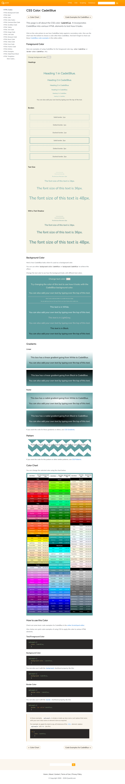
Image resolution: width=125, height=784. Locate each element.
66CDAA (61, 531)
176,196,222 (67, 575)
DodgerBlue (53, 592)
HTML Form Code (8, 44)
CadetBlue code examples (40, 38)
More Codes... (11, 59)
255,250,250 (88, 529)
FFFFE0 (39, 543)
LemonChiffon (32, 545)
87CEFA (60, 586)
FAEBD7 (81, 559)
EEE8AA (39, 557)
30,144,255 (67, 592)
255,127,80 (45, 523)
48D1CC (61, 564)
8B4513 (81, 514)
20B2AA (60, 537)
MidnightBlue (53, 611)
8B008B (39, 596)
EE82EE (39, 574)
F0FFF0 (81, 531)
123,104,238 (45, 606)
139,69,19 (88, 514)
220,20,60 (45, 493)
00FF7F (60, 504)
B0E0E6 (60, 578)
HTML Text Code (8, 29)
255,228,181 (45, 552)
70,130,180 (67, 573)
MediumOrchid (32, 584)
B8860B (81, 506)
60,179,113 (67, 507)
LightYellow (32, 543)
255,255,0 (45, 540)
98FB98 (60, 496)
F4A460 (81, 501)
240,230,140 (45, 560)
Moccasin (32, 552)
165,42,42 (88, 519)
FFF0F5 (81, 564)
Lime (53, 490)
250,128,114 (45, 486)
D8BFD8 (39, 570)
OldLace (74, 551)
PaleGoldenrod (32, 557)
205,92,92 (45, 481)
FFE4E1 (81, 566)
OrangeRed (32, 528)
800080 (39, 599)
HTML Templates (8, 56)
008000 (60, 515)
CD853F (81, 509)
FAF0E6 (81, 561)
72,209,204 (67, 564)
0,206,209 (67, 567)
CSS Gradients (69, 429)
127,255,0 (67, 485)
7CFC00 (60, 487)
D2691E (81, 511)
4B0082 (39, 604)
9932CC (39, 594)
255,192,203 (45, 506)
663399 (39, 601)
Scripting (83, 3)
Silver (74, 579)
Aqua (53, 548)
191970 (60, 611)
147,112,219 (45, 587)
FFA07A (39, 491)
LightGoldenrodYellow (32, 547)
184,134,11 (88, 506)
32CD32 (60, 493)
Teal (53, 542)
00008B (60, 606)
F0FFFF (81, 536)
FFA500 (39, 533)
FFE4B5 (39, 552)
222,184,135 (88, 494)
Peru (74, 509)
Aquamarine (53, 559)
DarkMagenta (32, 596)
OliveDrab (53, 523)
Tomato (32, 525)
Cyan (53, 551)
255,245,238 (88, 546)
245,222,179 (88, 491)
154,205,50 (67, 520)
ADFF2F (60, 482)
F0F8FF (81, 539)
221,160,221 (45, 572)
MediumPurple (32, 587)
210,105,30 (88, 511)
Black (74, 611)
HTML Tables (7, 27)
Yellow (32, 540)
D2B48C (81, 496)
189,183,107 (45, 562)
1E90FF (60, 592)
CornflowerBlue (53, 594)
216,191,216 (45, 570)
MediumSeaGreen (53, 507)
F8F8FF (81, 541)
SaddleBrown (74, 514)
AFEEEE (60, 556)
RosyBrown (74, 499)
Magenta (32, 582)
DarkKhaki (32, 562)
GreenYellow (53, 482)
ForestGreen (53, 512)
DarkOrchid (32, 594)
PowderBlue (53, 578)
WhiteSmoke (74, 544)
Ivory (74, 556)
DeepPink (32, 513)
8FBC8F (60, 534)
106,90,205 (45, 609)
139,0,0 (45, 501)
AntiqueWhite (74, 559)
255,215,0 (45, 538)
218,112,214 (45, 577)
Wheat (74, 491)
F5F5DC (81, 549)
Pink (32, 506)
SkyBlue (53, 584)
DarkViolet (32, 592)
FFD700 (39, 538)
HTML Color (7, 17)
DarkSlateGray (74, 606)
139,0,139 (45, 596)
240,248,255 (88, 539)
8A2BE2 (39, 589)
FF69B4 (39, 511)
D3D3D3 (81, 574)
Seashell (74, 546)
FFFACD (39, 545)
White (74, 526)
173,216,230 (67, 581)
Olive (53, 526)
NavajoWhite (74, 489)
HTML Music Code (9, 39)
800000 (81, 521)
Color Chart (34, 17)
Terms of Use (65, 774)
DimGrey (74, 594)
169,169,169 (88, 581)
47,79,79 (88, 606)
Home (45, 774)
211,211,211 (88, 574)
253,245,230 (88, 551)
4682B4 (60, 573)
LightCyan (53, 553)
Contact (57, 774)
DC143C (39, 493)
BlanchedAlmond (74, 484)
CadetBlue (53, 570)
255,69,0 (45, 528)
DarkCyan (53, 540)
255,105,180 (45, 511)
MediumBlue (53, 603)
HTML (70, 3)
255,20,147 (45, 513)
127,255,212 (67, 559)
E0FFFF (60, 553)
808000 (60, 526)
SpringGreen (53, 504)
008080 (60, 542)
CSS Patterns (76, 459)
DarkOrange (32, 530)
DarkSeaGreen (53, 534)
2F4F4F (81, 606)
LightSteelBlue (53, 575)
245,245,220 (88, 549)
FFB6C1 (39, 508)
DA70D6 (39, 577)
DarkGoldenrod (74, 506)
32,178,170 (67, 537)
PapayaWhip (32, 550)
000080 (60, 608)
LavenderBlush (74, 564)
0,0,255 (67, 600)
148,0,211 (45, 592)
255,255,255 (88, 526)
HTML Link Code (8, 34)
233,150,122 (45, 488)
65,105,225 (67, 597)
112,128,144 (88, 601)
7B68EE (39, 606)
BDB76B (39, 562)
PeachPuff (32, 555)
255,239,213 (45, 550)
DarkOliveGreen (53, 529)
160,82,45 (88, 516)
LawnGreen (53, 487)
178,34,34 (45, 498)
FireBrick (32, 498)
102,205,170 (67, 531)
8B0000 (39, 501)
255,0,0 (45, 496)
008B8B (60, 540)
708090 (81, 601)
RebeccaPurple (32, 601)
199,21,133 (45, 515)
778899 (81, 596)
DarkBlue (53, 606)
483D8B (39, 611)
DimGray (74, 591)
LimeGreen (53, 493)
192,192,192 (88, 579)
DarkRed (32, 501)
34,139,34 (67, 512)
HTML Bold (7, 15)
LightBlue (53, 581)
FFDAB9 (39, 555)
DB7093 (39, 518)
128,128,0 (67, 526)
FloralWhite (74, 554)
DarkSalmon (32, 488)
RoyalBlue (53, 597)
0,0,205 (67, 603)
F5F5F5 (81, 544)
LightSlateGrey (74, 599)
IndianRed (32, 481)
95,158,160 (67, 570)
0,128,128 (67, 542)
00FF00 (60, 490)
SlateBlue (32, 609)
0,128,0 (67, 515)
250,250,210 (45, 547)
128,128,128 (88, 586)
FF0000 (39, 496)
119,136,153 (88, 596)
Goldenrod (74, 504)
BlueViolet (32, 589)
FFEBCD (81, 484)
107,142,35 (67, 523)
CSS (75, 3)
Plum (32, 572)
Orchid (32, 577)
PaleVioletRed (32, 518)
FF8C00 (39, 530)
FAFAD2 (39, 547)
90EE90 (60, 499)
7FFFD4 (60, 559)
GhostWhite (74, 541)
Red (32, 496)
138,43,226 (45, 589)
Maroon (74, 521)
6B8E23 (60, 523)
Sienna (74, 516)
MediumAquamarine (53, 531)
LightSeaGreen (53, 537)
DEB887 (81, 494)
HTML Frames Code (9, 46)
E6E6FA (39, 567)
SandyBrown (74, 501)
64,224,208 (67, 562)
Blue (53, 600)
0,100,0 (67, 518)
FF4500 (39, 528)
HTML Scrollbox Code (10, 25)
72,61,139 (45, 611)
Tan (74, 496)
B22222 (39, 498)
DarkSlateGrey (74, 609)
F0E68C (39, 560)
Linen (74, 561)
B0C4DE (60, 575)
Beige (74, 549)
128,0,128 (45, 599)
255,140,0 (45, 530)
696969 (81, 591)
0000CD (60, 603)
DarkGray (74, 581)
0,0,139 (67, 606)
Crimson (32, 493)
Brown (74, 519)
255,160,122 (45, 491)
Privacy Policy (77, 774)
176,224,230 (67, 578)
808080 (81, 586)
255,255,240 (88, 556)
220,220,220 (88, 571)
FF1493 (39, 513)
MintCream (74, 534)
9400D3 (39, 592)
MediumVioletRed (32, 515)
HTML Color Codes (9, 20)
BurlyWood (74, 494)
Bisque (74, 486)
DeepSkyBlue (53, 589)
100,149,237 (67, 594)
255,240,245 (88, 564)
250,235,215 (88, 559)
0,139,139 (67, 540)
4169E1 (60, 597)
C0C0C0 (81, 579)
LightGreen (53, 499)
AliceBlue (74, 539)
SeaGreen (53, 509)
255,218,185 (45, 555)
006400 (60, 518)
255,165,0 (45, 533)
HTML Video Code (9, 42)
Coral (32, 523)
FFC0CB (39, 506)
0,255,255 (67, 548)
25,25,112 (67, 611)
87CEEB (60, 584)
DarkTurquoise (53, 567)
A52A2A (81, 519)
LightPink (32, 508)
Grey (74, 589)
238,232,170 (45, 557)
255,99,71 (45, 525)
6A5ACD (39, 609)
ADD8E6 (60, 581)
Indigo (32, 604)
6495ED (60, 594)
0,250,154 (67, 501)
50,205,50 (67, 493)
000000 (81, 611)
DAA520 (81, 504)
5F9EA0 (60, 570)
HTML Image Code (9, 32)
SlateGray (74, 601)
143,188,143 (67, 534)
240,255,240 (88, 531)
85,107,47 (67, 529)
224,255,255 (67, 553)
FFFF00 (39, 540)
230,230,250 (45, 567)
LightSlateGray (74, 596)
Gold (32, 538)
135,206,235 (67, 584)
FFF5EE (81, 546)
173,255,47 (67, 482)
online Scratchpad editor (75, 625)
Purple (32, 599)
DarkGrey (74, 584)
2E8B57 (60, 509)
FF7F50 (39, 523)
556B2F (60, 529)
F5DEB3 (81, 491)
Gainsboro (74, 571)
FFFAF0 (81, 554)
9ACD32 (61, 520)
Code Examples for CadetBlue (77, 17)
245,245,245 (88, 544)
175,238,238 (67, 556)
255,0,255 (45, 579)
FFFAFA (81, 529)
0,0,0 (88, 611)
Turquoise (53, 562)
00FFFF (60, 548)
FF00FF (39, 579)
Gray (74, 586)
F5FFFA (81, 534)
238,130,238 (45, 574)
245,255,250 (88, 534)
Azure (74, 536)
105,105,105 (88, 591)
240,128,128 (45, 484)
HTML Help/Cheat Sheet (11, 54)
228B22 (60, 512)
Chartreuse (53, 485)
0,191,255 (67, 589)
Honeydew (74, 531)
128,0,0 (88, 521)
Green (53, 515)
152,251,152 (67, 496)
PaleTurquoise (53, 556)
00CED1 (60, 567)
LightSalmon (32, 491)
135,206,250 (67, 586)
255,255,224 (45, 543)
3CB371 (60, 507)
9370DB (39, 587)
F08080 (39, 484)
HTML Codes (7, 10)
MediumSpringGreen (53, 501)
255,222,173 (88, 489)
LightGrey (74, 576)
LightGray (74, 574)
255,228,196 (88, 486)
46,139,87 (67, 509)
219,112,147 (45, 518)
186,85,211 (45, 584)
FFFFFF (81, 526)
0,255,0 (67, 490)
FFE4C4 (81, 486)
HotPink (32, 511)
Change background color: (37, 57)
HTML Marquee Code (10, 37)
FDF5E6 (81, 551)
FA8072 (39, 486)
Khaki (32, 560)
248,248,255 (88, 541)
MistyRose (74, 566)
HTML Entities (7, 49)
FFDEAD (81, 489)
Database (91, 3)
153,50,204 (45, 594)
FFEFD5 (39, 550)
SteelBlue (53, 573)
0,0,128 (67, 608)
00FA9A (60, 501)
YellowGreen (53, 520)
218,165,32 (88, 504)
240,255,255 (88, 536)
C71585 (39, 515)
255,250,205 (45, 545)
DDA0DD (39, 572)
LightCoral (32, 484)
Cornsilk (74, 481)
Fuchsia (32, 579)
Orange (32, 533)
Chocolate (74, 511)
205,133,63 (88, 509)
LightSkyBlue (53, 586)
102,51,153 (45, 601)
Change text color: (57, 279)
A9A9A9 (81, 581)
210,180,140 (88, 496)
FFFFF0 (81, 556)
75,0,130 (45, 604)
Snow (74, 529)
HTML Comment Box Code (11, 22)
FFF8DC (81, 481)
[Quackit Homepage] (5, 3)
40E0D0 (60, 562)
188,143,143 (88, 499)
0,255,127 (67, 504)
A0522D (81, 516)
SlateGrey (74, 604)
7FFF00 (60, 485)
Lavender (32, 567)
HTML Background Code (11, 13)
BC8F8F (81, 499)
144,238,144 (67, 499)
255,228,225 (88, 566)
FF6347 (39, 525)
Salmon (32, 486)
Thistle (32, 570)
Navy (53, 608)
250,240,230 (88, 561)
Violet (32, 574)
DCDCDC (81, 571)
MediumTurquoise (53, 564)
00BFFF (60, 589)
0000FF (60, 600)
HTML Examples (8, 51)
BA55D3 (39, 584)
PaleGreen (53, 496)
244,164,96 (88, 501)
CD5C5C (39, 481)
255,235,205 (88, 484)
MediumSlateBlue (32, 606)
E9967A (39, 488)
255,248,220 (88, 481)
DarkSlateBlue (32, 611)
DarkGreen (53, 518)
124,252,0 (67, 487)
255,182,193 (45, 508)
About (51, 774)
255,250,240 (88, 554)
